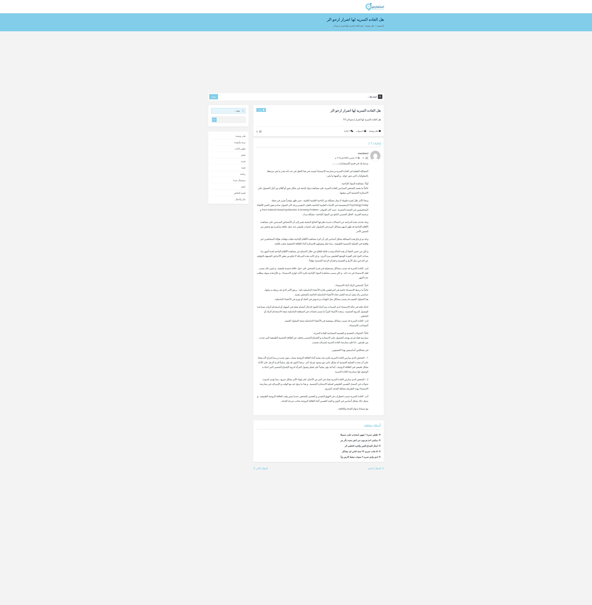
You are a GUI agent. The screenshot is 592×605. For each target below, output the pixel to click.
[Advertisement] (296, 60)
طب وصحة (369, 25)
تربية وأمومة (240, 142)
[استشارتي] (375, 6)
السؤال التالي (261, 468)
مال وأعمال (240, 199)
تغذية (243, 161)
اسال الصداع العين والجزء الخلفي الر (361, 445)
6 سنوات (360, 131)
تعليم (243, 154)
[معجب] (366, 157)
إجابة (347, 131)
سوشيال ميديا (239, 180)
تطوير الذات (240, 148)
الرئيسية (380, 25)
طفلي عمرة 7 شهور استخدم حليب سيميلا (359, 434)
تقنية (243, 167)
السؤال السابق (375, 468)
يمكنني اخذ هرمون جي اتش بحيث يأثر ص (359, 440)
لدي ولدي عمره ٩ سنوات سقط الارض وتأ (359, 456)
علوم (243, 186)
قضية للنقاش (240, 192)
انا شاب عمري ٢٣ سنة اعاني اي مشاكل (360, 451)
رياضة (243, 173)
